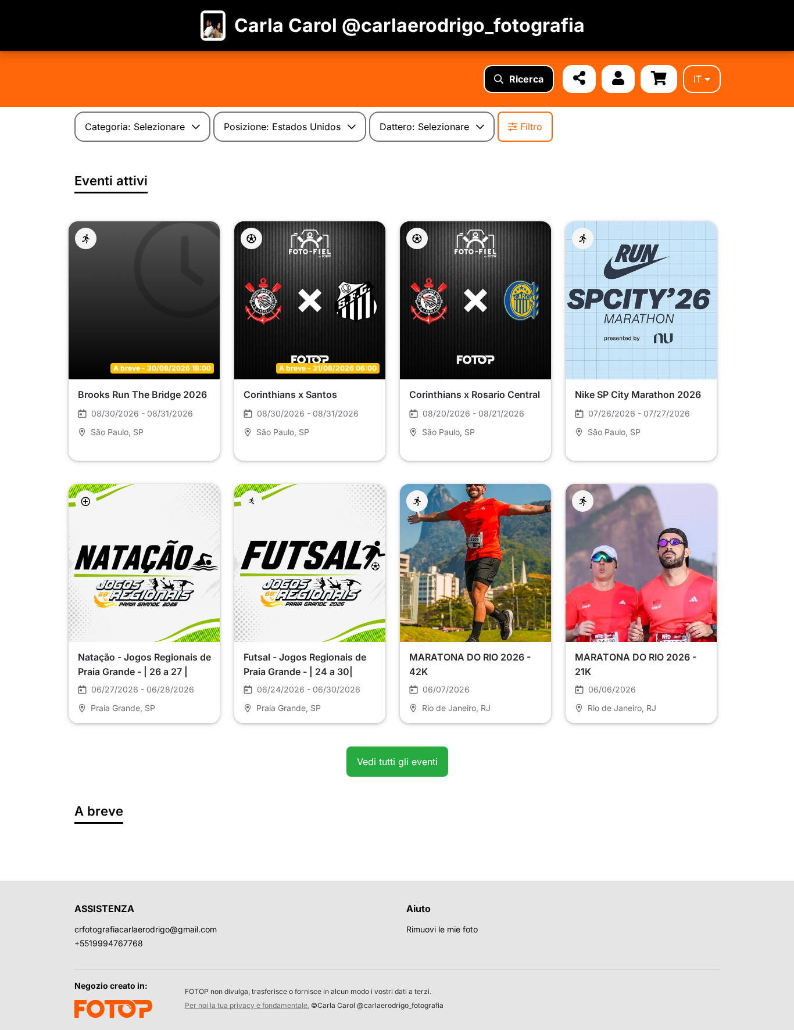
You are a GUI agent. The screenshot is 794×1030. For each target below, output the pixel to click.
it (697, 79)
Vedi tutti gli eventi (397, 761)
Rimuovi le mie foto (442, 929)
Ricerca (526, 79)
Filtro (531, 126)
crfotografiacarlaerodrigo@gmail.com (145, 929)
